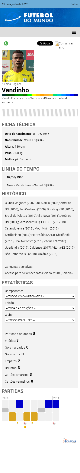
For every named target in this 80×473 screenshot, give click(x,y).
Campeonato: (14, 291)
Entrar (74, 4)
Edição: (10, 303)
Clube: (9, 315)
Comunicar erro (66, 43)
